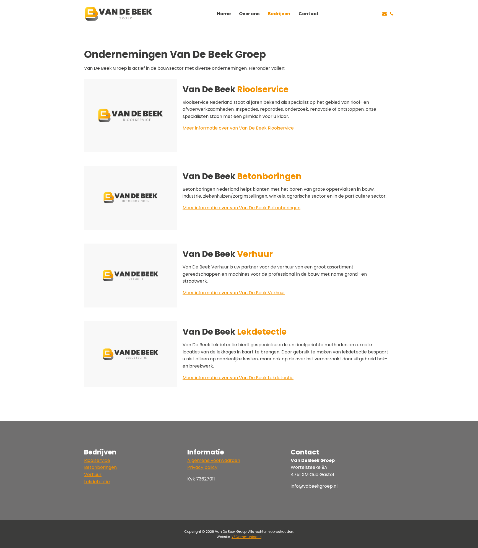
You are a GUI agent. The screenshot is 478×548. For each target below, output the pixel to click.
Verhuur (93, 474)
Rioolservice (97, 460)
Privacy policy (202, 467)
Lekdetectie (97, 482)
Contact (308, 14)
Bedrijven (279, 14)
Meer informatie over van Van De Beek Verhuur (234, 292)
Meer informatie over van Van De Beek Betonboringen (241, 208)
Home (224, 14)
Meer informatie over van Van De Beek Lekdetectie (238, 377)
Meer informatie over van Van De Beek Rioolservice (238, 128)
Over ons (249, 14)
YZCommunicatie (246, 536)
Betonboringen (100, 467)
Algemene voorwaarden (213, 460)
